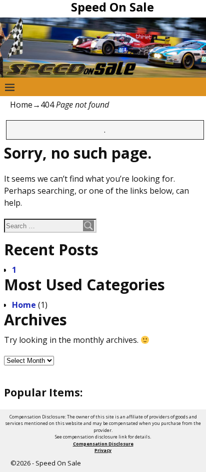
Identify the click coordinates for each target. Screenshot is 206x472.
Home (21, 104)
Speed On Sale (58, 462)
